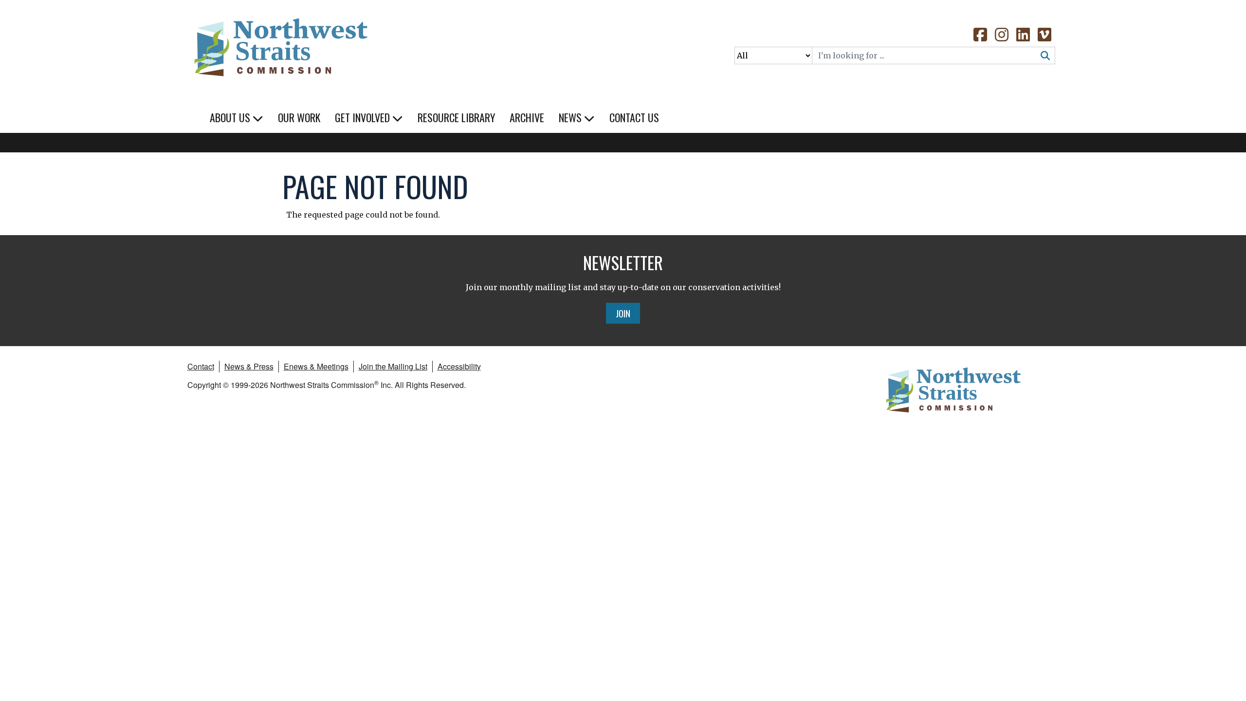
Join (623, 313)
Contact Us (634, 117)
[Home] (279, 44)
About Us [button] (231, 117)
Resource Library (456, 117)
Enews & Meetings (316, 366)
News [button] (571, 117)
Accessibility (459, 366)
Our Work (299, 117)
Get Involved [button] (363, 117)
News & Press (249, 366)
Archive (527, 117)
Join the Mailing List (393, 366)
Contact (200, 366)
